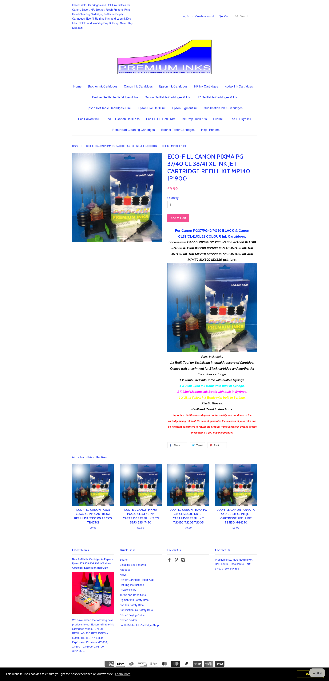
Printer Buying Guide (132, 615)
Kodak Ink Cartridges (238, 86)
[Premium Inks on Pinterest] (176, 560)
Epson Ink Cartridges (173, 86)
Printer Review (128, 620)
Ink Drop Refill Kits (194, 119)
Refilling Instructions (132, 585)
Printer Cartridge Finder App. (137, 580)
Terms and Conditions (133, 595)
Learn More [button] (122, 674)
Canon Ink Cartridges (138, 86)
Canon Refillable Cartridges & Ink (167, 97)
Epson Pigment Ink (184, 108)
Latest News (80, 550)
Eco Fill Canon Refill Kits (123, 119)
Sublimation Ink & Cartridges (223, 108)
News (123, 575)
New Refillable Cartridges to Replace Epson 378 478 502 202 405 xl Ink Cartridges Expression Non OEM (92, 563)
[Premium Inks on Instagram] (183, 560)
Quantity (173, 198)
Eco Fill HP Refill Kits (160, 119)
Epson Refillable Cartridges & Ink (108, 108)
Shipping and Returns (133, 564)
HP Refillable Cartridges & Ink (216, 97)
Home (77, 86)
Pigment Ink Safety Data (134, 600)
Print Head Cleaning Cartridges (133, 129)
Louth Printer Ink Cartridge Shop (139, 625)
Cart (226, 16)
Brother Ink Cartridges (102, 86)
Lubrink (218, 119)
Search (124, 559)
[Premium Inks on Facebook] (169, 560)
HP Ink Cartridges (206, 86)
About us (125, 569)
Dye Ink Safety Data (132, 605)
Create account (204, 16)
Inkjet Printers (210, 129)
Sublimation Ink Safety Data (136, 610)
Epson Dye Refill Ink (151, 108)
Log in (185, 16)
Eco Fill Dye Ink (240, 119)
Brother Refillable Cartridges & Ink (115, 97)
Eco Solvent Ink (88, 119)
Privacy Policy (128, 590)
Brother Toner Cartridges (178, 129)
